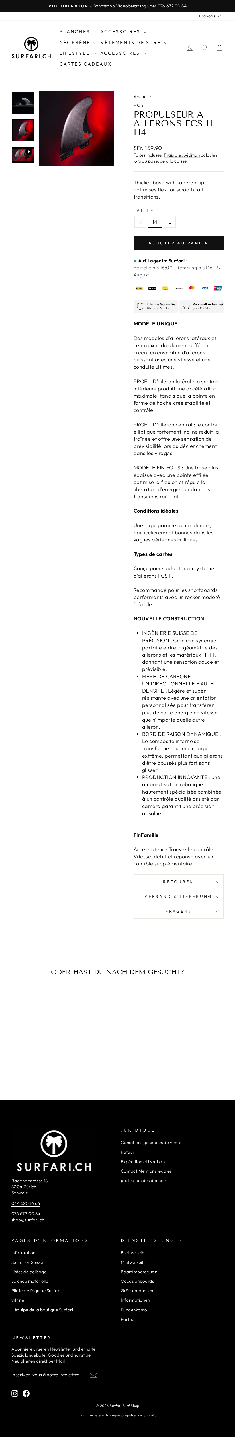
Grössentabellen (137, 1290)
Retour (128, 1152)
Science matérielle (29, 1281)
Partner (128, 1319)
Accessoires (121, 31)
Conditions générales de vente (151, 1142)
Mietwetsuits (133, 1262)
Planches (76, 31)
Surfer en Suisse (27, 1262)
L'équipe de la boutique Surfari (42, 1310)
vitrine (17, 1300)
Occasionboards (137, 1281)
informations (24, 1252)
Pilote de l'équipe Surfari (36, 1290)
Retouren (178, 881)
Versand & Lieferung (178, 896)
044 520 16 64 (25, 1203)
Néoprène (76, 42)
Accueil (141, 96)
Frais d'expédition (182, 155)
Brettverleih (132, 1252)
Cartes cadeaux (86, 64)
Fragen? (178, 911)
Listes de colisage (28, 1271)
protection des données (144, 1180)
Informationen (135, 1300)
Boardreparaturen (139, 1271)
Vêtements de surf (132, 42)
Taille (144, 210)
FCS (139, 105)
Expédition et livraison (143, 1161)
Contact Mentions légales (146, 1171)
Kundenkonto (134, 1310)
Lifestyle (76, 53)
